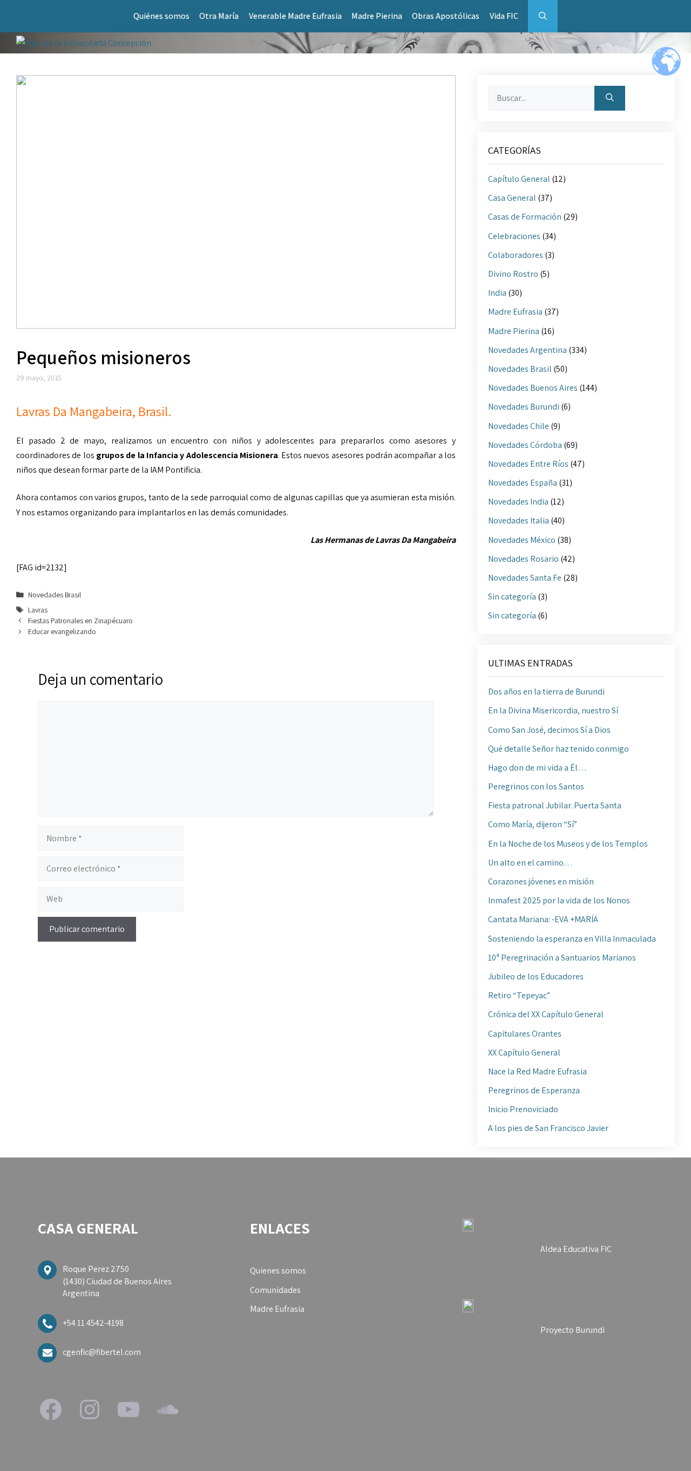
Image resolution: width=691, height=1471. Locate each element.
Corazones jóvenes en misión (541, 881)
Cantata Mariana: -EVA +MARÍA (543, 919)
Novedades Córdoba (525, 445)
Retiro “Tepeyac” (519, 995)
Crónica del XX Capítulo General (546, 1014)
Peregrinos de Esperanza (534, 1090)
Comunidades (275, 1290)
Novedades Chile (518, 426)
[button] (543, 16)
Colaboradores (515, 255)
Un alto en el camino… (530, 862)
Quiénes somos (161, 16)
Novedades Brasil (54, 595)
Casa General (512, 197)
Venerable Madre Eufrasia (295, 16)
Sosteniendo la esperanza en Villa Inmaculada (572, 938)
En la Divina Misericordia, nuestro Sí (553, 710)
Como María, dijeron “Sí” (532, 824)
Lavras (38, 610)
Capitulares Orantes (524, 1033)
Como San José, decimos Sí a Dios (549, 730)
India (497, 292)
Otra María (219, 16)
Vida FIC (504, 16)
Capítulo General (519, 179)
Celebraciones (514, 236)
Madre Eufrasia (515, 311)
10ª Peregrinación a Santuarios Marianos (562, 957)
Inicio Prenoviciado (523, 1109)
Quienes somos (278, 1270)
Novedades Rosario (523, 558)
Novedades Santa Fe (524, 577)
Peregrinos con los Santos (536, 786)
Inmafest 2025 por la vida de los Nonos (559, 900)
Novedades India (518, 501)
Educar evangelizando (62, 631)
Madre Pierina (376, 16)
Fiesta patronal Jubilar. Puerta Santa (554, 805)
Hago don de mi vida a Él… (537, 767)
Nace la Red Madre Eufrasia (537, 1071)
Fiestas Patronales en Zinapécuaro (80, 620)
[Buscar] (609, 98)
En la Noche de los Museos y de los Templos (568, 843)
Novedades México (521, 540)
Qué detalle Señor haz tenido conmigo (558, 748)
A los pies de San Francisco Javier (548, 1128)
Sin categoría (512, 596)
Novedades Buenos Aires (533, 387)
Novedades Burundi (523, 406)
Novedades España (522, 482)
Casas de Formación (524, 216)
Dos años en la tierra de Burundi (546, 691)
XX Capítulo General (524, 1052)
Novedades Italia (518, 520)
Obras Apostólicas (445, 16)
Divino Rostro (513, 274)
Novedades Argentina (527, 350)
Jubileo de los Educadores (536, 976)
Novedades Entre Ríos (528, 463)
